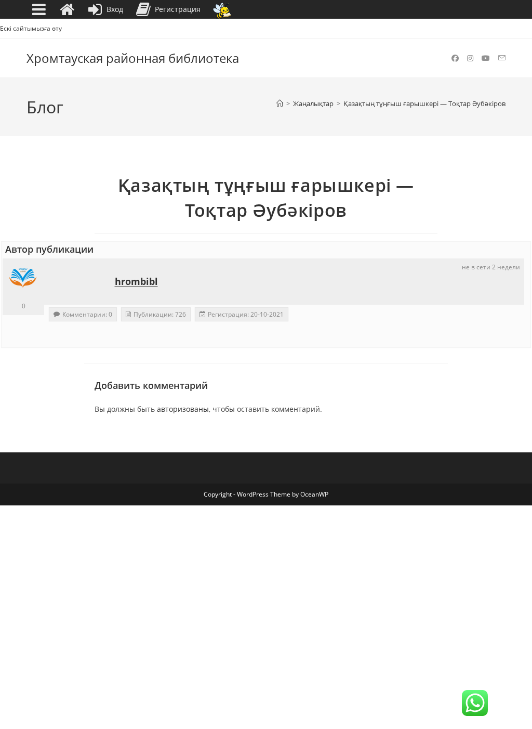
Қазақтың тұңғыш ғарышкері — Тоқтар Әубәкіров (424, 103)
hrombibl (136, 281)
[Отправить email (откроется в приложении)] (502, 58)
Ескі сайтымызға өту (31, 28)
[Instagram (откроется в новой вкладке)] (470, 58)
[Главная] (279, 103)
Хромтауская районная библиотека (132, 58)
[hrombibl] (23, 279)
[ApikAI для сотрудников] (222, 10)
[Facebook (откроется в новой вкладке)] (455, 58)
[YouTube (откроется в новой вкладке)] (485, 58)
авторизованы (183, 409)
